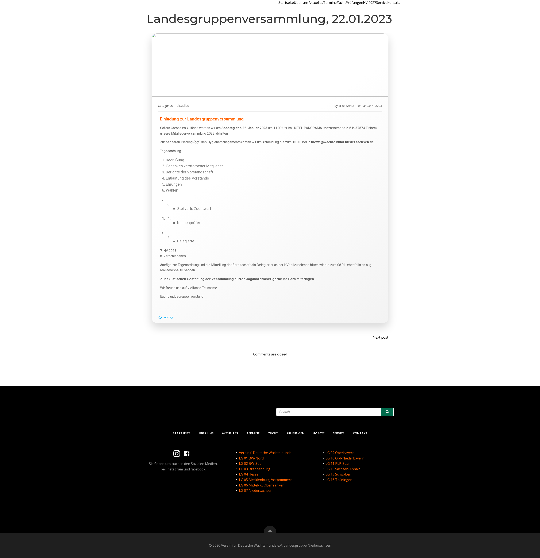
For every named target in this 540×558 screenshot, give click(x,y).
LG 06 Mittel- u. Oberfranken (261, 485)
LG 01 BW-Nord (251, 458)
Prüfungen (354, 2)
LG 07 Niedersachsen (255, 490)
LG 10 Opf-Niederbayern (344, 458)
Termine (330, 2)
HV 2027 (369, 2)
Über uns (301, 2)
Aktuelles (316, 2)
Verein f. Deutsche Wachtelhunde (265, 452)
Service (381, 2)
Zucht (341, 2)
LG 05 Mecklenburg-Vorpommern (265, 479)
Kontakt (393, 2)
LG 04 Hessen (250, 474)
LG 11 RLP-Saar (337, 463)
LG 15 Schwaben (338, 474)
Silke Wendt (346, 106)
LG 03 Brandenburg (254, 469)
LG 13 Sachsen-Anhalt (342, 469)
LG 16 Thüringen (338, 479)
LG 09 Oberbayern (339, 452)
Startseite (286, 2)
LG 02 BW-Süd (250, 463)
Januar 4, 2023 (372, 106)
